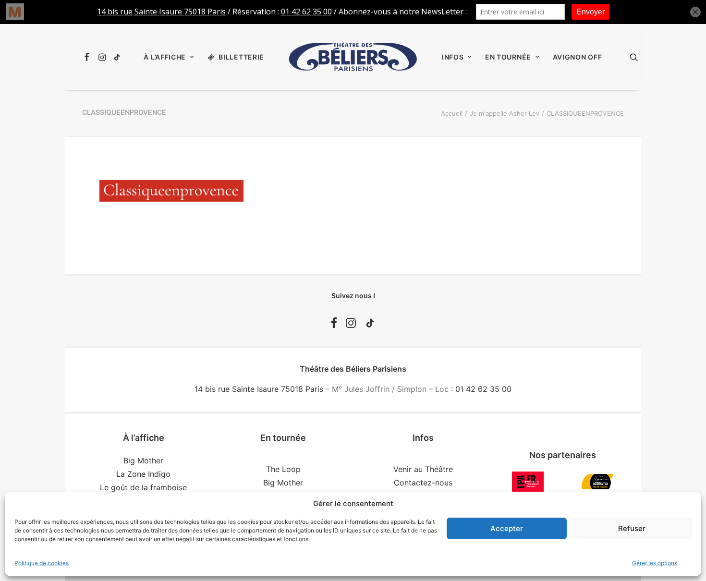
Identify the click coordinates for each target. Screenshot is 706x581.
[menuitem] (88, 57)
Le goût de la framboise (143, 487)
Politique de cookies (41, 563)
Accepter (506, 528)
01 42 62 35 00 (483, 389)
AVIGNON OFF (577, 57)
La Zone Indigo (143, 474)
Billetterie (241, 57)
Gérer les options (654, 563)
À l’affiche (165, 57)
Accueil (452, 113)
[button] (88, 57)
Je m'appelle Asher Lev (504, 113)
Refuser (631, 528)
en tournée (508, 57)
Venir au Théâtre (423, 469)
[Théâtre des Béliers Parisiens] (353, 57)
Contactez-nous (423, 482)
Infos (453, 57)
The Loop (283, 469)
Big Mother (143, 460)
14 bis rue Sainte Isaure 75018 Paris (259, 389)
